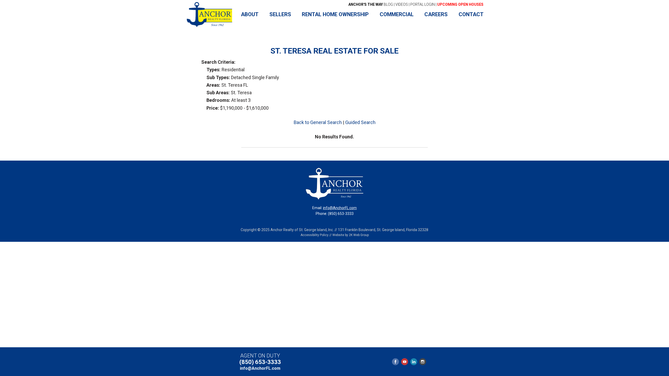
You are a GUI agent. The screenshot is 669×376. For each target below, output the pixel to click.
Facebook (395, 361)
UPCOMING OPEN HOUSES (460, 4)
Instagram (422, 361)
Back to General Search (318, 122)
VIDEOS (401, 4)
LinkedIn (414, 361)
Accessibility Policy (314, 235)
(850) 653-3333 (260, 362)
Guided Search (360, 122)
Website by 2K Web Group (350, 235)
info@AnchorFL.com (340, 208)
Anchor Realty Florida (210, 15)
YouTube (404, 361)
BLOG (370, 4)
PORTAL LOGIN (422, 4)
